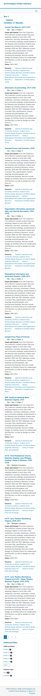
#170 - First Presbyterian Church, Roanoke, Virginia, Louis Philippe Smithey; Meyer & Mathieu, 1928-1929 (19, 459)
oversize (7, 675)
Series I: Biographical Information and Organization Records (20, 77)
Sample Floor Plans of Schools (17, 337)
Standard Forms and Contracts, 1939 (19, 148)
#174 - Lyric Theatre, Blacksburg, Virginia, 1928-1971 (18, 519)
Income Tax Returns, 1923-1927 (18, 27)
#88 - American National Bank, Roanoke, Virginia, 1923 (17, 398)
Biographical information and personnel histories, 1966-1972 (17, 275)
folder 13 (7, 661)
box (6, 672)
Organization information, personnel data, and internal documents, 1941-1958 (19, 211)
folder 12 (7, 658)
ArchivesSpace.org (28, 689)
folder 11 (7, 655)
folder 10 (7, 652)
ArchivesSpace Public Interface (17, 3)
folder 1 (7, 649)
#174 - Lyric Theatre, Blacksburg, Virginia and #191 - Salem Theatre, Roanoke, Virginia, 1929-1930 (19, 579)
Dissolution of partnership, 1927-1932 (20, 87)
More (6, 665)
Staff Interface (11, 689)
